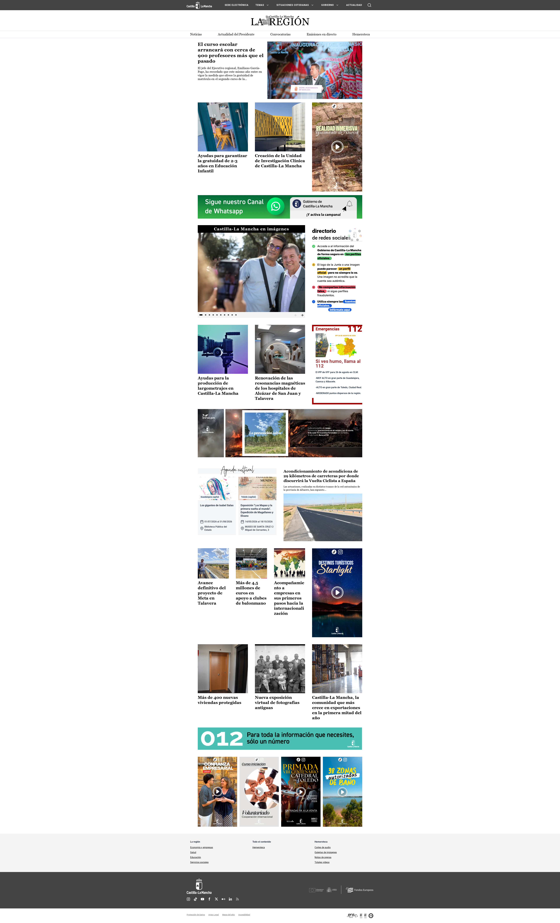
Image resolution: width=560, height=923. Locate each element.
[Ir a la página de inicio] (199, 5)
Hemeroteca (361, 34)
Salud (193, 852)
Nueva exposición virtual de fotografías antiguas (277, 702)
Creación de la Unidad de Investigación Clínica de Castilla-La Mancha (280, 160)
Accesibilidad (244, 915)
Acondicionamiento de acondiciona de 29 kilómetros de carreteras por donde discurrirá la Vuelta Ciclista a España (321, 476)
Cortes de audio (323, 847)
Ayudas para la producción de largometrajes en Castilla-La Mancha (218, 386)
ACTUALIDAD (354, 5)
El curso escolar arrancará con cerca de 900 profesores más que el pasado (231, 53)
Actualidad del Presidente (236, 34)
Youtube (202, 899)
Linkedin (230, 899)
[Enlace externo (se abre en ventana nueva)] (337, 146)
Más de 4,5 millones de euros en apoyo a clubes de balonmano (251, 592)
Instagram (188, 899)
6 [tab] (220, 314)
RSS (237, 899)
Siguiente (302, 315)
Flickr (223, 899)
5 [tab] (217, 314)
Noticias (196, 34)
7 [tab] (224, 314)
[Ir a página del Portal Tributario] (280, 433)
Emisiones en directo (321, 34)
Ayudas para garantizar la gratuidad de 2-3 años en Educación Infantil (222, 163)
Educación (195, 857)
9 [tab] (232, 314)
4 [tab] (213, 314)
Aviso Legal (213, 915)
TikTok (195, 899)
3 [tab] (209, 314)
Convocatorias (280, 34)
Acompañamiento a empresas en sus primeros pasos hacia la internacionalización (289, 598)
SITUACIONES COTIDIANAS (292, 5)
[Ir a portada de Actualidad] (280, 21)
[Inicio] (226, 886)
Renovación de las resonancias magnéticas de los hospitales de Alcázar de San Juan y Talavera (280, 388)
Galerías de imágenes (326, 852)
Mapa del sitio (228, 915)
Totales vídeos (322, 862)
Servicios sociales (199, 862)
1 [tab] (201, 314)
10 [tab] (236, 314)
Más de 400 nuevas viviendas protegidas (219, 700)
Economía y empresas (201, 847)
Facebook (209, 899)
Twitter (216, 899)
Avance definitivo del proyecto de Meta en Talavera (212, 592)
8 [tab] (228, 314)
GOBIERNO (327, 5)
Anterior (296, 315)
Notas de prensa (323, 857)
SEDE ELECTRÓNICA (237, 5)
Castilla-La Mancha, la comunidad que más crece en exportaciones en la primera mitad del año (337, 707)
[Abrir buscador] (369, 5)
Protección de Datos (196, 915)
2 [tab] (205, 314)
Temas (260, 5)
